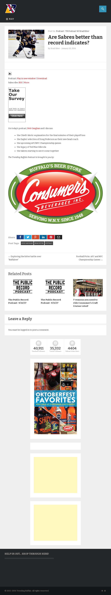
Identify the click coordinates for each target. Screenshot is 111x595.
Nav (11, 19)
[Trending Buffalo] (17, 121)
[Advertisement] (55, 475)
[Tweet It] (28, 237)
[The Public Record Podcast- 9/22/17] (23, 295)
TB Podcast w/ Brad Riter (77, 31)
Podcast (60, 31)
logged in (25, 330)
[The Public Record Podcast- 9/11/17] (55, 295)
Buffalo (48, 243)
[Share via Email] (58, 237)
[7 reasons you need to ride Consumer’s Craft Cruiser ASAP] (88, 295)
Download (42, 78)
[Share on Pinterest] (50, 237)
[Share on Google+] (35, 237)
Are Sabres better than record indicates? (75, 40)
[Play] (10, 74)
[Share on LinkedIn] (43, 237)
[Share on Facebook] (20, 237)
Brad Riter (39, 243)
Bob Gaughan (33, 128)
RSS (20, 82)
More (26, 82)
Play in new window (26, 78)
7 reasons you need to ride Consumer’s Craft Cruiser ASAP (85, 302)
